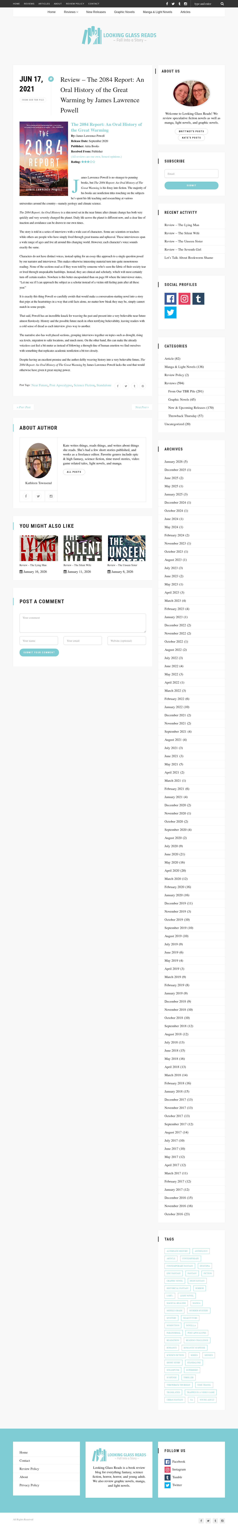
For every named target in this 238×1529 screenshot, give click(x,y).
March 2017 (173, 1173)
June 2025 (171, 478)
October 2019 (174, 919)
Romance (172, 1347)
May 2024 (171, 527)
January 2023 (174, 617)
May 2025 (171, 486)
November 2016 (175, 1205)
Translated (173, 1392)
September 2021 (175, 731)
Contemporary (190, 1258)
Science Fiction (84, 385)
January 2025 (174, 494)
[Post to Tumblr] (134, 386)
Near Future (39, 385)
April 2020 (172, 870)
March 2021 (173, 780)
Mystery (171, 1318)
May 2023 (171, 584)
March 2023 (173, 600)
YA (191, 1399)
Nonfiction (173, 1325)
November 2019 (175, 911)
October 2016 (174, 1214)
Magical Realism (176, 1303)
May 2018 (171, 1058)
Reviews (29, 4)
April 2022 (172, 682)
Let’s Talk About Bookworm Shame (189, 257)
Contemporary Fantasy (180, 1265)
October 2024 (174, 510)
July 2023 (171, 567)
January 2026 (174, 461)
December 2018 (175, 1001)
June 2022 (171, 666)
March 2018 (173, 1075)
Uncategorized (174, 424)
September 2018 (175, 1026)
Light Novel (187, 1295)
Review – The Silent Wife (77, 565)
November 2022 (175, 633)
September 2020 (175, 829)
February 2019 (174, 985)
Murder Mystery (198, 1310)
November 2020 (175, 813)
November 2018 (175, 1009)
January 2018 (174, 1091)
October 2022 (174, 641)
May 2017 (171, 1156)
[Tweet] (126, 386)
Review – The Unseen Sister (122, 565)
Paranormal (174, 1332)
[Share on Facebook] (117, 386)
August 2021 (173, 739)
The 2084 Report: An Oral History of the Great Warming (106, 127)
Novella (191, 1325)
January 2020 (174, 895)
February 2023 (174, 608)
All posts (74, 472)
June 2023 (171, 576)
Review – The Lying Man (33, 565)
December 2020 (175, 805)
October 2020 (174, 821)
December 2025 (175, 469)
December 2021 (175, 715)
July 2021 (171, 747)
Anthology (201, 1251)
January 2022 (174, 707)
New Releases (96, 12)
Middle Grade (174, 1310)
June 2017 (171, 1148)
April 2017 (172, 1165)
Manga (196, 1303)
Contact (93, 4)
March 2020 (173, 878)
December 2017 (175, 1099)
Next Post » (142, 407)
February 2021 (174, 788)
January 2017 (174, 1189)
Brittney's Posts (191, 131)
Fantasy (192, 1273)
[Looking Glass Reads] (119, 35)
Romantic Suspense (194, 1347)
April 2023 (172, 592)
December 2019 (175, 903)
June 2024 (171, 518)
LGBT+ (170, 1295)
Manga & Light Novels (157, 12)
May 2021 (171, 764)
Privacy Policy (29, 1485)
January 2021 (174, 797)
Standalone (104, 385)
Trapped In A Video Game (201, 1392)
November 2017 (175, 1107)
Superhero (192, 1370)
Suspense (172, 1377)
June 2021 (171, 756)
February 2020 (174, 886)
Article (169, 358)
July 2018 (171, 1042)
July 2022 (171, 657)
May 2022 (171, 674)
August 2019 (173, 936)
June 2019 (171, 952)
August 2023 (173, 559)
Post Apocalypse (60, 385)
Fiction (208, 1273)
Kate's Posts (191, 137)
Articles (44, 4)
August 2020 (173, 837)
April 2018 (172, 1066)
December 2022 (175, 625)
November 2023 (175, 543)
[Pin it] (142, 386)
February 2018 (174, 1083)
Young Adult (207, 1399)
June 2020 (171, 854)
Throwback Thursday (182, 415)
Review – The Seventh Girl (183, 249)
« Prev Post (23, 407)
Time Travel (204, 1384)
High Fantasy (197, 1280)
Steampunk (173, 1370)
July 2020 (171, 846)
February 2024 (174, 535)
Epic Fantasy (174, 1273)
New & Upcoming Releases (186, 407)
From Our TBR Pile (33, 100)
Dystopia (205, 1265)
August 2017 (173, 1132)
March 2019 (173, 976)
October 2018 (174, 1017)
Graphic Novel (175, 1280)
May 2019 (171, 960)
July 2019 (171, 944)
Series (194, 1355)
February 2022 (174, 698)
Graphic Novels (124, 12)
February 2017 (174, 1181)
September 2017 (175, 1124)
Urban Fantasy (175, 1399)
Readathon (173, 1340)
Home (16, 4)
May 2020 (171, 862)
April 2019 (172, 968)
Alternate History (177, 1251)
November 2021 (175, 723)
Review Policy (75, 4)
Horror (199, 1288)
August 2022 (173, 649)
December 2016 (175, 1197)
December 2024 (175, 502)
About (58, 4)
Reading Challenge (197, 1340)
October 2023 (174, 551)
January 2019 (174, 993)
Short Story (173, 1362)
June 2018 (171, 1050)
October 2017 (174, 1116)
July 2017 (171, 1140)
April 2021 (172, 772)
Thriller (189, 1377)
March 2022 (173, 690)
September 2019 (175, 927)
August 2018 (173, 1034)
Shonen (209, 1355)
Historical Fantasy (178, 1288)
